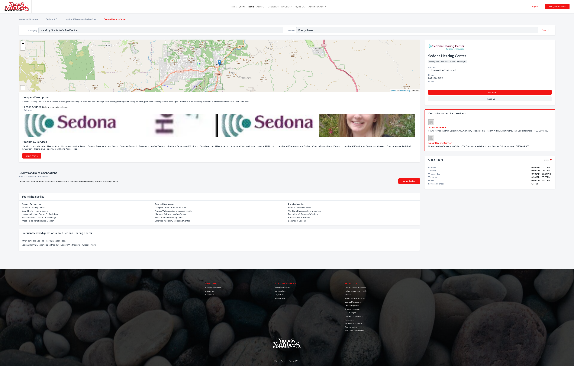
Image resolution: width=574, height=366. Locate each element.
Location (291, 30)
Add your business (557, 6)
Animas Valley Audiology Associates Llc (173, 211)
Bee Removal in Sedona (299, 217)
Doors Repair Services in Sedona (303, 214)
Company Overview (213, 287)
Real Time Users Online (354, 330)
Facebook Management (354, 323)
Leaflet (393, 90)
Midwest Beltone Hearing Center (170, 214)
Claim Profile (32, 155)
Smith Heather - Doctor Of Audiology (39, 217)
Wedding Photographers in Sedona (304, 211)
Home (234, 6)
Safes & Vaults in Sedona (299, 207)
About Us (261, 6)
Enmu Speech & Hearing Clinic (169, 217)
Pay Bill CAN (300, 6)
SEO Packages (350, 313)
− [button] (23, 48)
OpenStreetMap (404, 90)
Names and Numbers (28, 19)
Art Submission (281, 291)
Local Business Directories (355, 287)
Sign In (535, 6)
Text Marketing (351, 327)
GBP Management (352, 305)
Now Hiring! (210, 291)
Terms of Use (294, 361)
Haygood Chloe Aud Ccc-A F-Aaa (170, 207)
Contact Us (273, 6)
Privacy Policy (279, 361)
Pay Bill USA (286, 6)
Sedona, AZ (51, 19)
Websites (348, 295)
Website (492, 92)
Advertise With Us (282, 287)
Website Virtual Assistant (355, 298)
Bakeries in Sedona (297, 220)
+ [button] (23, 43)
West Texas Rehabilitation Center (38, 220)
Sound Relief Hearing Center (35, 211)
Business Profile (246, 6)
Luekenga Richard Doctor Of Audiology (40, 214)
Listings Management (353, 302)
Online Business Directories (356, 291)
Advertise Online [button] (317, 6)
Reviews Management (354, 309)
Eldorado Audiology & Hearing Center (172, 220)
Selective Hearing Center (33, 207)
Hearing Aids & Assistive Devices (80, 19)
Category (32, 30)
